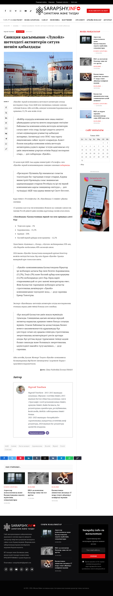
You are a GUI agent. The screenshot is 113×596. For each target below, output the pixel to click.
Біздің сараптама (32, 20)
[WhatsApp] (6, 144)
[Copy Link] (6, 149)
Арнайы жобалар (94, 20)
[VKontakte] (6, 133)
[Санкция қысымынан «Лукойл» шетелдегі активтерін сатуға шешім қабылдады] (38, 74)
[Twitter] (6, 113)
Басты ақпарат (24, 446)
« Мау (82, 164)
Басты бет (18, 20)
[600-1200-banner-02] (94, 202)
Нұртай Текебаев (9, 31)
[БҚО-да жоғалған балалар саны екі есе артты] (38, 478)
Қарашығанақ (37, 446)
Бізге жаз (74, 2)
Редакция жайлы (41, 2)
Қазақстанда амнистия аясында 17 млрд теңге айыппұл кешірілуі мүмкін (62, 494)
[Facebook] (6, 107)
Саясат (45, 20)
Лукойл (47, 446)
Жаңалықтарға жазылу (98, 11)
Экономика (55, 20)
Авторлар (108, 20)
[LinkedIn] (6, 118)
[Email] (6, 128)
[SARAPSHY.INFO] (58, 11)
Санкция (8, 450)
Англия (13, 446)
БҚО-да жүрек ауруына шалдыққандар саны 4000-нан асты (101, 114)
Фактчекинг (67, 20)
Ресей (62, 446)
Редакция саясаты (62, 2)
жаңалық (20, 31)
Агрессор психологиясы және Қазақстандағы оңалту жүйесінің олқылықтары (14, 495)
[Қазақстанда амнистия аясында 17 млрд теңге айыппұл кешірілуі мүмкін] (62, 478)
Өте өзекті (80, 20)
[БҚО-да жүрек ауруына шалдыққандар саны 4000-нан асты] (86, 114)
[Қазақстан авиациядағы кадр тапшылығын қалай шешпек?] (86, 97)
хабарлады (65, 165)
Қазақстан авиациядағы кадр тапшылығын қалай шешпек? (101, 97)
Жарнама (51, 2)
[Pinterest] (6, 123)
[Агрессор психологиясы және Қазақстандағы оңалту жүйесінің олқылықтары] (14, 478)
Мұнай (55, 446)
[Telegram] (6, 138)
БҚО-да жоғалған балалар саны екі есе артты (37, 492)
